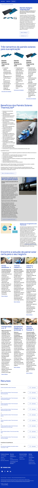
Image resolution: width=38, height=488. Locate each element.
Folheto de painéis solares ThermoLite (8, 387)
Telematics (2, 457)
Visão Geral (3, 1)
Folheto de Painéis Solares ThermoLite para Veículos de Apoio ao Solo (9, 410)
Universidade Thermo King (14, 459)
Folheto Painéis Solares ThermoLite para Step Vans (10, 432)
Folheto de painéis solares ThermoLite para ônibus (9, 421)
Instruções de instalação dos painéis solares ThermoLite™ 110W (9, 447)
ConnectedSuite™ (31, 460)
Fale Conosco (21, 457)
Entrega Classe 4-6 (6, 327)
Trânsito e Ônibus (29, 266)
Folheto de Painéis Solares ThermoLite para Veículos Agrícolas (9, 393)
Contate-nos (23, 35)
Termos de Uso (9, 477)
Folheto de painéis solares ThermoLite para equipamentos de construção (9, 426)
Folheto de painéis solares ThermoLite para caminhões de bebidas (9, 399)
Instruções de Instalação (6, 91)
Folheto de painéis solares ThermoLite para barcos (9, 415)
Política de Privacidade (4, 477)
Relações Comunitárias (32, 463)
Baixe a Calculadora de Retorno (8, 173)
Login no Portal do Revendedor (12, 463)
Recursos (13, 1)
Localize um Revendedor (23, 455)
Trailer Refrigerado (3, 455)
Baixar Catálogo (24, 32)
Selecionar (5, 18)
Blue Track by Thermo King (5, 460)
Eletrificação (30, 455)
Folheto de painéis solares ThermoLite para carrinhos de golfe (9, 437)
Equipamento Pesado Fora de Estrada (18, 328)
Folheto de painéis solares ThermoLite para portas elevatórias (9, 404)
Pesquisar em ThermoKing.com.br (13, 456)
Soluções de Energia (32, 462)
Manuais (11, 458)
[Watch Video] (10, 228)
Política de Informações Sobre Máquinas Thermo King (18, 477)
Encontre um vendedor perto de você (8, 219)
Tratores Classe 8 (17, 266)
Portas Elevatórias (5, 266)
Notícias (30, 454)
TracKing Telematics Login (14, 461)
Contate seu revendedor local (30, 243)
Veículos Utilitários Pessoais (29, 328)
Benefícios (8, 1)
